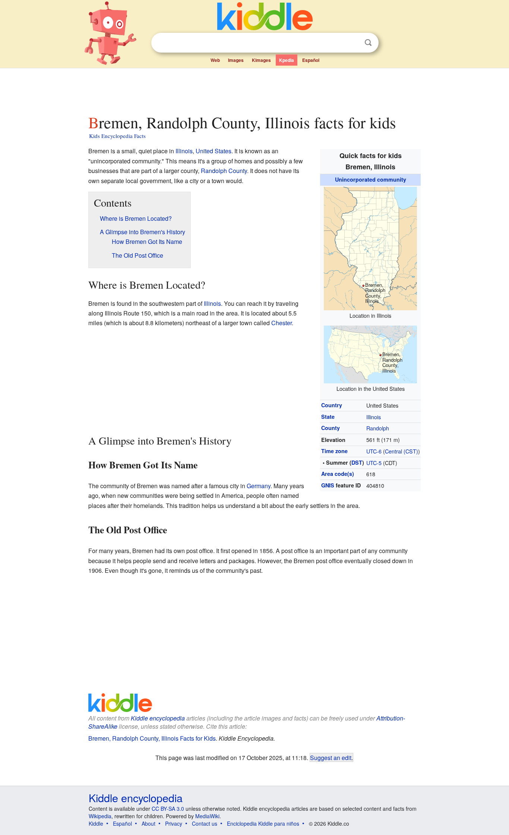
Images (236, 60)
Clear (353, 43)
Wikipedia (100, 816)
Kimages (261, 60)
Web (215, 60)
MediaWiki (207, 816)
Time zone (334, 451)
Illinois (373, 417)
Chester (281, 322)
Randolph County (224, 170)
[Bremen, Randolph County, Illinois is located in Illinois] (370, 247)
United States (213, 151)
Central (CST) (401, 451)
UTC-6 (374, 451)
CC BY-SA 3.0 (168, 808)
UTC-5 (374, 463)
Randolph (377, 428)
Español (310, 60)
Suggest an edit (330, 757)
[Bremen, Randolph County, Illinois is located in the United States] (370, 353)
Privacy (173, 823)
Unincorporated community (370, 179)
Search (368, 42)
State (328, 416)
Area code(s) (337, 473)
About (148, 823)
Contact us (204, 823)
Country (331, 405)
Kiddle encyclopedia (158, 718)
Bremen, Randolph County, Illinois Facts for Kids (152, 738)
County (330, 427)
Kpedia (286, 60)
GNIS (327, 485)
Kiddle (96, 823)
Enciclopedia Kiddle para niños (263, 823)
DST (356, 462)
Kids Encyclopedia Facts (117, 135)
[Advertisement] (254, 89)
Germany (259, 485)
